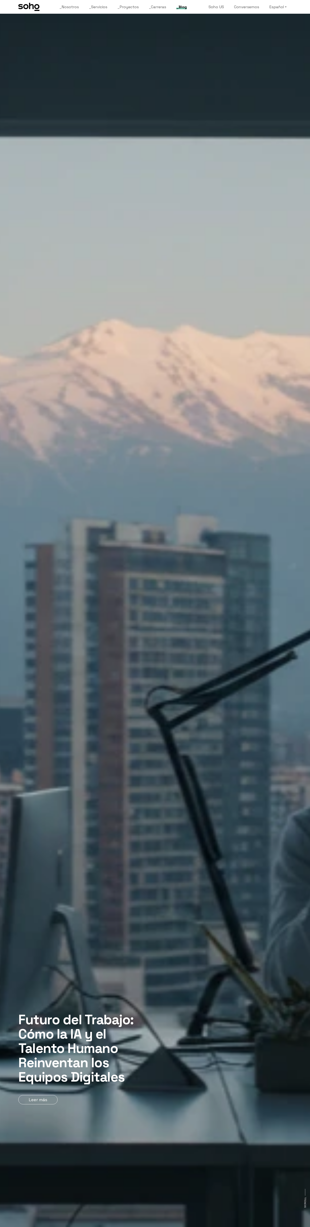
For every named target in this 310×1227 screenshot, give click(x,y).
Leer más (38, 1099)
